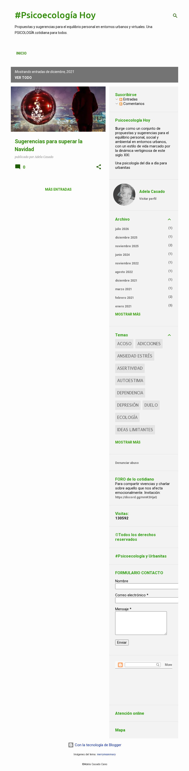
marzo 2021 (123, 289)
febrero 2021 (124, 298)
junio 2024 (122, 255)
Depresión (128, 405)
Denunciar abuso (127, 463)
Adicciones (149, 343)
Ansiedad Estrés (134, 356)
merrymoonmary (106, 754)
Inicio (21, 53)
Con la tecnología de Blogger (97, 745)
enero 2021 (123, 306)
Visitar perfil (147, 198)
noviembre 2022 (127, 263)
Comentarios (133, 103)
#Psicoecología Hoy (55, 15)
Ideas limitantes (135, 429)
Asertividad (130, 368)
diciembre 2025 (126, 237)
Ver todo (23, 78)
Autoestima (130, 380)
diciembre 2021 (126, 280)
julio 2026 (122, 229)
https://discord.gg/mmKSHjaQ (136, 497)
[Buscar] (175, 16)
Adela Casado (152, 191)
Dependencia (130, 393)
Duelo (151, 405)
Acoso (124, 343)
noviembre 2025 (127, 246)
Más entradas (58, 189)
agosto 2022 (124, 272)
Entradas (130, 99)
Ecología (127, 417)
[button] (99, 167)
